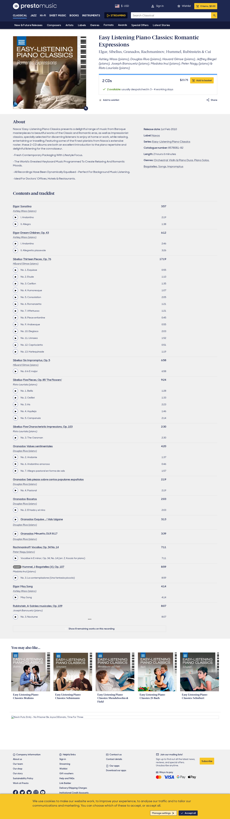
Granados (19, 446)
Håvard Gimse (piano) (25, 263)
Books (74, 15)
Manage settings (161, 813)
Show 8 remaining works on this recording (92, 628)
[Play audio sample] (15, 217)
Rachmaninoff (21, 547)
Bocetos (32, 499)
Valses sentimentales (40, 446)
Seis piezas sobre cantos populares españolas (55, 479)
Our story (18, 773)
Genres (94, 25)
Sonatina (25, 206)
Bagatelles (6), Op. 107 (50, 567)
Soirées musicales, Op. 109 (46, 606)
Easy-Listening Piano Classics (171, 141)
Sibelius (17, 259)
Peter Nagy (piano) (24, 551)
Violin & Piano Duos (181, 160)
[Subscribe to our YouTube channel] (43, 792)
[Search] (214, 15)
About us (17, 759)
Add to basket (204, 80)
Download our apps (116, 770)
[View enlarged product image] (49, 72)
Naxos (156, 135)
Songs (162, 166)
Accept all (190, 813)
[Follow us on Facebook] (16, 792)
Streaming (118, 15)
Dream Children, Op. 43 (34, 232)
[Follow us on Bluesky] (30, 792)
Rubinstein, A (21, 606)
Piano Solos (201, 160)
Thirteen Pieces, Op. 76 (37, 259)
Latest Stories (161, 25)
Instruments (91, 15)
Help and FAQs (66, 778)
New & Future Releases (28, 25)
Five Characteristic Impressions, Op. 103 (48, 426)
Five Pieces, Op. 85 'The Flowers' (42, 380)
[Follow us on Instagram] (36, 792)
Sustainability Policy (23, 778)
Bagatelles (150, 166)
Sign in (160, 6)
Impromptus (175, 166)
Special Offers (139, 25)
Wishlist (186, 6)
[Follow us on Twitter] (23, 792)
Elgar (16, 206)
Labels (82, 25)
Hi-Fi (43, 15)
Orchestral (161, 160)
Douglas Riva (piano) (25, 450)
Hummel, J (28, 567)
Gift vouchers (66, 773)
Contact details (114, 759)
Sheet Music (57, 15)
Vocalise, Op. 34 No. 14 (45, 547)
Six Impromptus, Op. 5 (36, 360)
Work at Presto (21, 783)
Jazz (33, 15)
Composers (54, 25)
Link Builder (65, 783)
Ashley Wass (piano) (24, 210)
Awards (122, 25)
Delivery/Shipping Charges (73, 787)
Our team (18, 763)
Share (214, 99)
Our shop (17, 768)
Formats (109, 25)
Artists (70, 25)
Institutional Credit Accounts (74, 792)
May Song (26, 586)
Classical (20, 15)
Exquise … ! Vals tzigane (48, 519)
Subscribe (207, 761)
